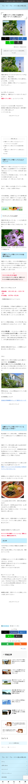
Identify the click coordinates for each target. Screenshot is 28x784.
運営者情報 (4, 777)
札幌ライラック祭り (15, 625)
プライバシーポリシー (7, 773)
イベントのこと (6, 625)
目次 (12, 138)
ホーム (3, 761)
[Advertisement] (14, 126)
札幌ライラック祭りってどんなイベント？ (13, 141)
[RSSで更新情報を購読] (20, 643)
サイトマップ (5, 769)
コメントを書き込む (14, 743)
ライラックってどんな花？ (12, 143)
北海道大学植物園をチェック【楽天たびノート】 (13, 400)
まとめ (5, 153)
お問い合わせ (5, 765)
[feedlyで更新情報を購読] (7, 643)
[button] (18, 42)
